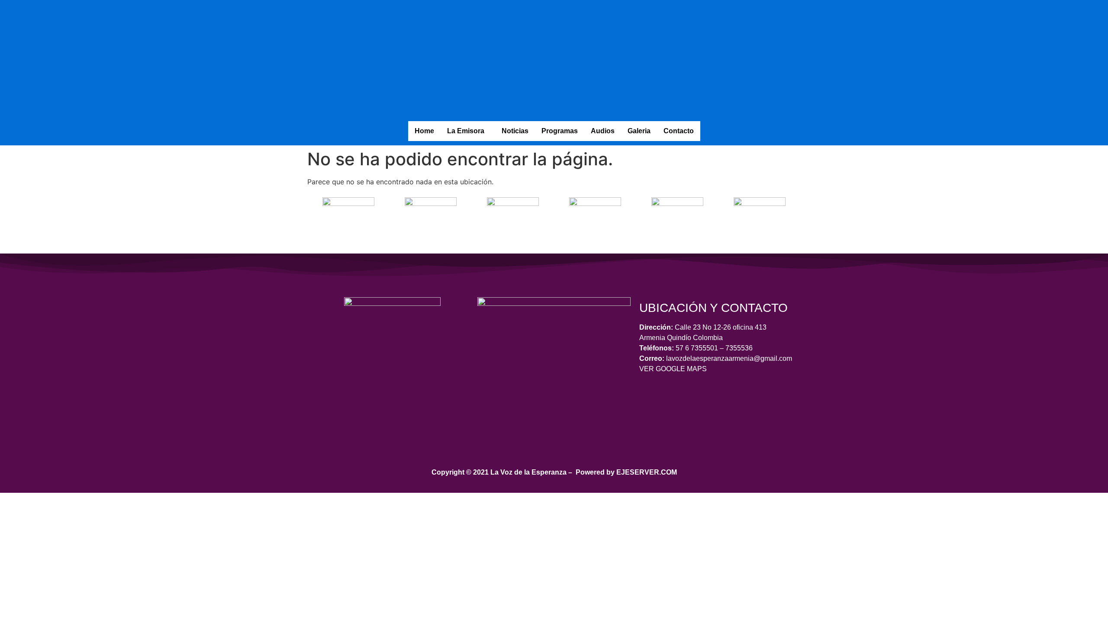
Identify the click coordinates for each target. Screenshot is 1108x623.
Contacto (679, 131)
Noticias (515, 131)
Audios (603, 131)
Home (424, 131)
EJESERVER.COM (646, 472)
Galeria (639, 131)
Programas (559, 131)
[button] (468, 131)
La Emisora (465, 131)
